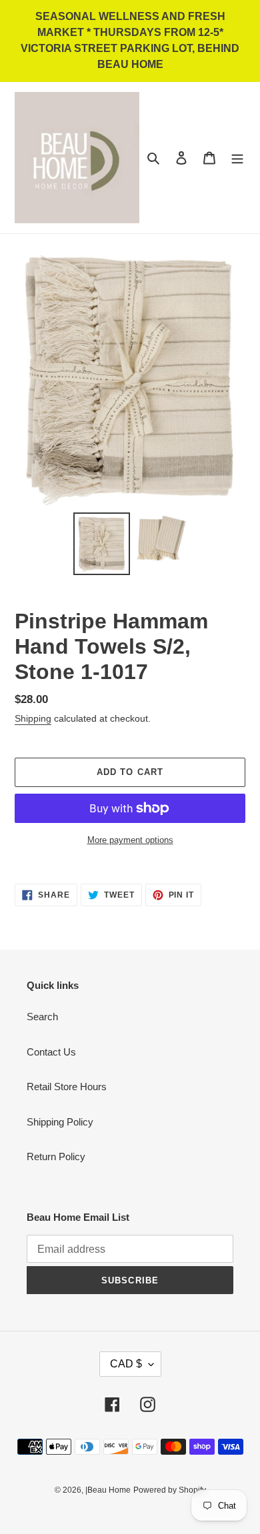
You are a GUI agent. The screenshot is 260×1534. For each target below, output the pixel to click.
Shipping (33, 718)
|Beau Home (108, 1490)
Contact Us (51, 1052)
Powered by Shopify (169, 1490)
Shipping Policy (60, 1122)
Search (42, 1016)
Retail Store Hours (67, 1086)
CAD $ (126, 1363)
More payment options (130, 840)
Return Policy (56, 1156)
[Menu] (237, 157)
